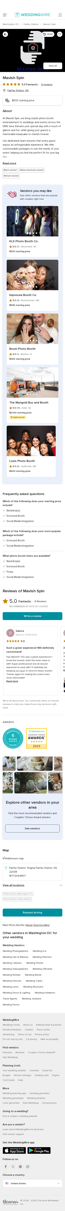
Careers (29, 1029)
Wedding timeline (36, 1098)
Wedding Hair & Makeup (15, 957)
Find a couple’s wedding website (20, 1116)
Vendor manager (22, 1075)
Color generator (11, 1102)
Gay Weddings (10, 1057)
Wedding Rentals (11, 974)
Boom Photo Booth (22, 349)
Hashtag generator (40, 1093)
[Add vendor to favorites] (59, 34)
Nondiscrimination (12, 1029)
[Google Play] (39, 1153)
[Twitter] (13, 1167)
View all (53, 65)
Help (20, 1080)
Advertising (8, 1034)
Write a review (32, 616)
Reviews (20, 1052)
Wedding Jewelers (31, 998)
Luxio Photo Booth (22, 461)
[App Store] (14, 1153)
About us (28, 1024)
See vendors (32, 828)
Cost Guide (9, 1080)
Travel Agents (10, 998)
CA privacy (31, 1039)
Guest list (47, 1070)
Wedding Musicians (33, 986)
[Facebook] (6, 1167)
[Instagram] (28, 1167)
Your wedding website (14, 1070)
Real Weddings (31, 1102)
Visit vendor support (13, 1134)
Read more (9, 163)
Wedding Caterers (12, 963)
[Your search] (5, 34)
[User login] (60, 15)
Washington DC (11, 24)
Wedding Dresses (12, 980)
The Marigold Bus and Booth (28, 402)
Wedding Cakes (34, 980)
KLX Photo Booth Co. (23, 241)
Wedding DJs (39, 951)
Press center (43, 1029)
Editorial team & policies (49, 1024)
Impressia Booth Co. (23, 295)
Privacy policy (42, 1034)
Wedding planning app (14, 1093)
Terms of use (25, 1034)
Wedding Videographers (15, 968)
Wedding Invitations (45, 992)
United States (18, 1183)
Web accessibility (49, 1039)
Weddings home (11, 1024)
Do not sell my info (13, 1039)
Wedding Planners (42, 957)
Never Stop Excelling (38, 925)
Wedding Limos (11, 986)
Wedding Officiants (42, 968)
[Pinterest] (20, 1167)
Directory (7, 1052)
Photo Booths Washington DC (18, 894)
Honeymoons (49, 1102)
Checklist (34, 1070)
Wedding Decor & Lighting (16, 992)
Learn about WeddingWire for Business (23, 1129)
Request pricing (32, 912)
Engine (55, 1075)
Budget (6, 1075)
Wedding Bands (33, 974)
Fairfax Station (31, 24)
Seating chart (42, 1075)
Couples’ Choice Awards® (41, 1052)
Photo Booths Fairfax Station (17, 899)
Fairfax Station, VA (18, 90)
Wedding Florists (34, 963)
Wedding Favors (11, 1004)
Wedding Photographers (15, 951)
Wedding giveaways (13, 1098)
